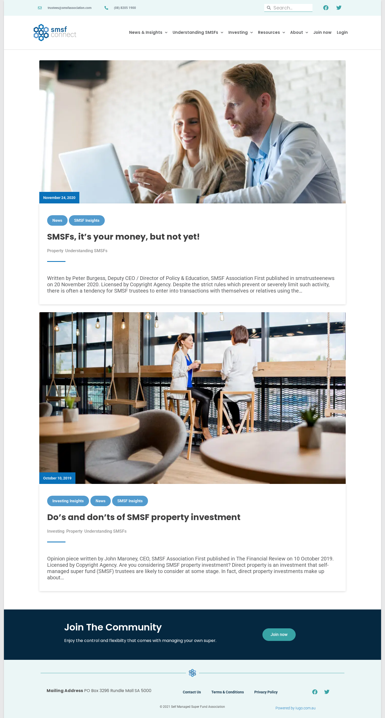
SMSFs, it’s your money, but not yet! (123, 236)
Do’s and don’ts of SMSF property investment (143, 517)
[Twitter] (339, 8)
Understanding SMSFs (195, 32)
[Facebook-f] (326, 8)
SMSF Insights (87, 220)
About (296, 32)
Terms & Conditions (227, 692)
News (57, 220)
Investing (238, 32)
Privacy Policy (266, 692)
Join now (322, 32)
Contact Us (192, 692)
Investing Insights (68, 501)
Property (55, 250)
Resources (269, 32)
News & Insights (145, 32)
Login (342, 32)
